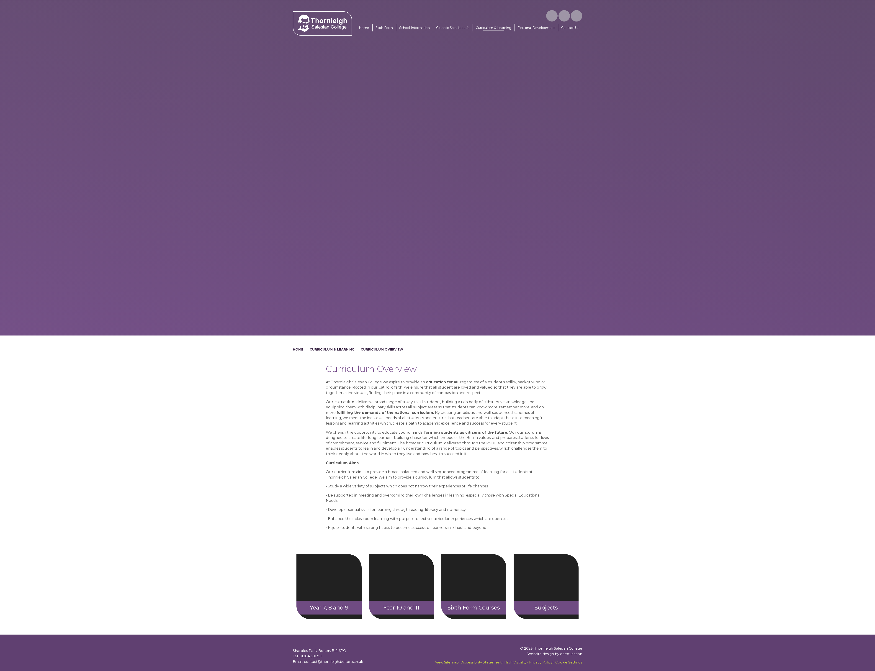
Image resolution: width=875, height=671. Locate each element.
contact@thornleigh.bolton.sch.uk (333, 661)
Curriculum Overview (382, 349)
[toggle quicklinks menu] (564, 16)
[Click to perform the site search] (576, 16)
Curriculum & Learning (332, 349)
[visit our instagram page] (552, 16)
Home (298, 349)
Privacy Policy (541, 662)
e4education (571, 654)
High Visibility (515, 662)
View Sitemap (447, 662)
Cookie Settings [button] (568, 662)
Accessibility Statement (481, 662)
